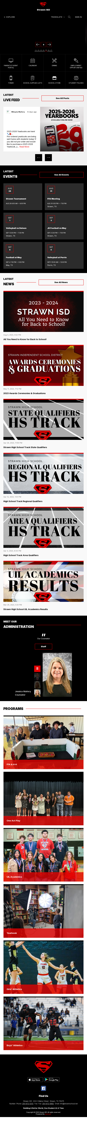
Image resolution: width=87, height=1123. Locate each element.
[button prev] (38, 157)
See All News (61, 282)
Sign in (78, 17)
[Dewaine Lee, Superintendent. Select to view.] (38, 676)
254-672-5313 (27, 1104)
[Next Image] (49, 44)
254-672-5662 (48, 1104)
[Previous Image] (37, 44)
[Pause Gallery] (43, 44)
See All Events (61, 175)
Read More (24, 147)
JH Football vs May (56, 228)
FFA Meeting (53, 199)
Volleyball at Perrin (57, 257)
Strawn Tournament (16, 199)
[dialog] (43, 742)
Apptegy (48, 1114)
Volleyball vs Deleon (16, 228)
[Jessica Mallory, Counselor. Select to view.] (38, 693)
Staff (43, 646)
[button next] (48, 157)
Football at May (14, 257)
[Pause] (38, 669)
